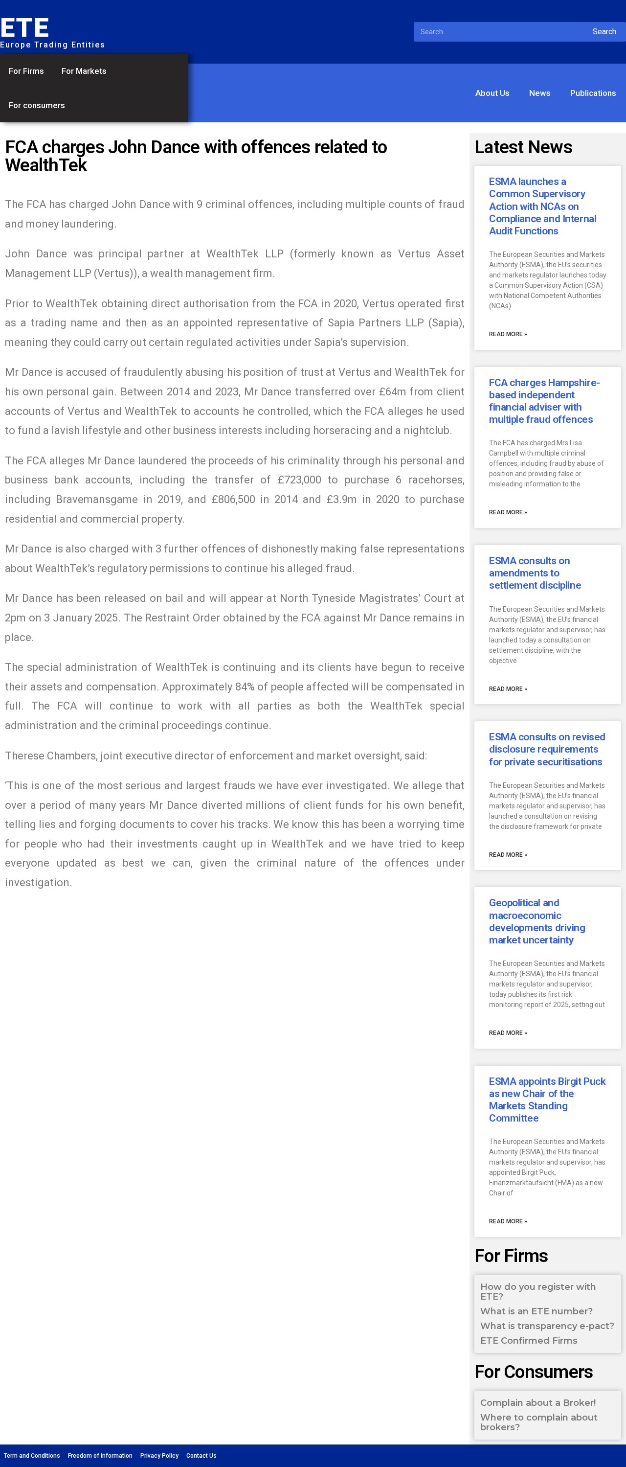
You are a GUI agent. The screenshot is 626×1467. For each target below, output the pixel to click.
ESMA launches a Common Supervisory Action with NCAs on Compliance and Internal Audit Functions (542, 206)
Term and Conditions (32, 1455)
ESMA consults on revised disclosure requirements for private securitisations (547, 749)
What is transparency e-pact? (547, 1326)
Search (604, 31)
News (540, 93)
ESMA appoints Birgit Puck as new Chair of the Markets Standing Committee (547, 1100)
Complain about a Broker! (538, 1403)
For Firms (26, 71)
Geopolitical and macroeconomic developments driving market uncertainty (537, 921)
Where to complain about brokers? (539, 1422)
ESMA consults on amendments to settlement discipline (535, 573)
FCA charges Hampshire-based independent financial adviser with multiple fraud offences (544, 401)
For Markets (84, 71)
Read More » (508, 334)
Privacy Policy (159, 1455)
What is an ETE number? (536, 1311)
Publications (593, 93)
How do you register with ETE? (538, 1292)
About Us (492, 93)
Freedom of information (100, 1455)
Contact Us (201, 1455)
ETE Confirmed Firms (529, 1340)
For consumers (37, 105)
